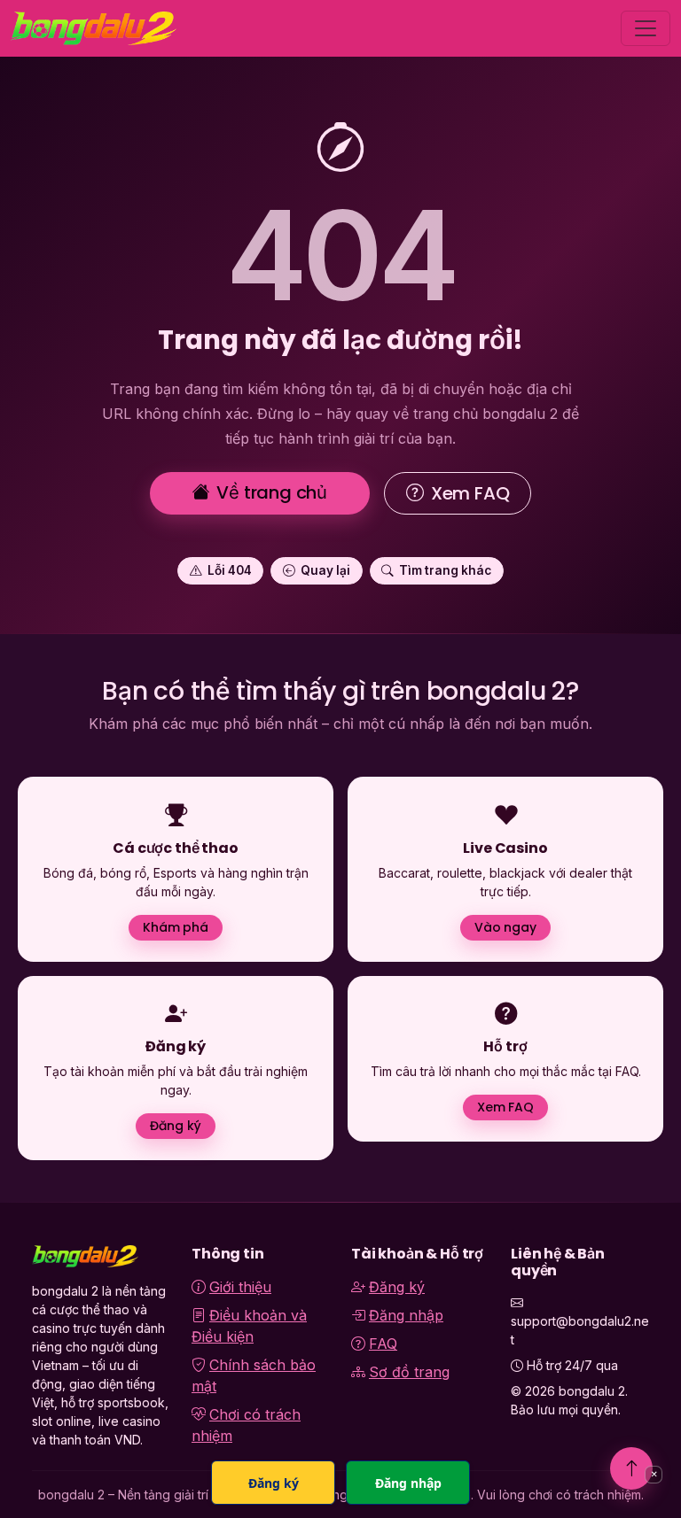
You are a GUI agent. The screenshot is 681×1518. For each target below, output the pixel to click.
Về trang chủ (271, 492)
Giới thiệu (240, 1287)
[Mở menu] (645, 28)
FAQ (383, 1343)
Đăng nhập (406, 1315)
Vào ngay (505, 927)
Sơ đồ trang (409, 1372)
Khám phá (175, 927)
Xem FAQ (470, 493)
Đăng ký (175, 1126)
